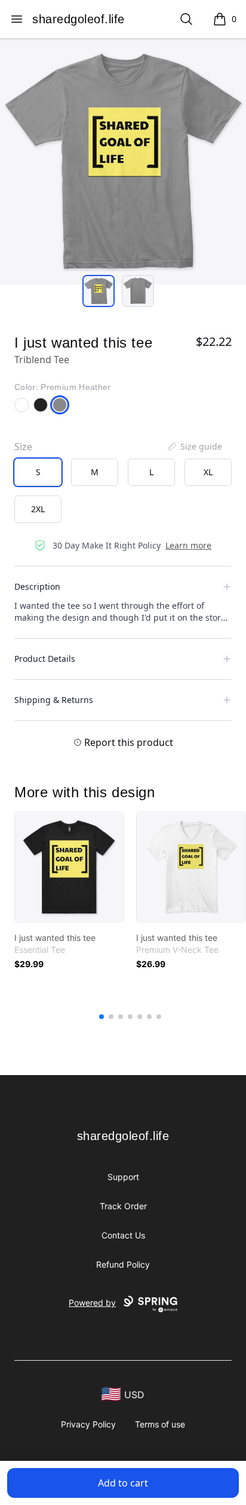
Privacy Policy (88, 1424)
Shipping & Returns (53, 699)
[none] (194, 447)
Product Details (44, 658)
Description (37, 586)
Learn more (188, 545)
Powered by (92, 1302)
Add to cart (123, 1482)
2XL (38, 509)
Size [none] (23, 446)
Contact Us (123, 1235)
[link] (69, 867)
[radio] (37, 472)
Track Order (123, 1206)
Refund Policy (123, 1264)
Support (123, 1177)
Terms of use (160, 1424)
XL (208, 472)
